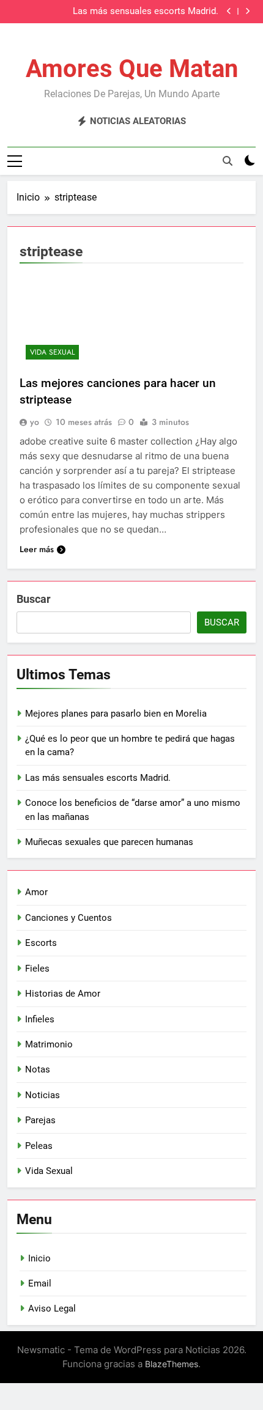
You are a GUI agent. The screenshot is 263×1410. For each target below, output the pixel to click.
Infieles (39, 1019)
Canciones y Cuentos (68, 917)
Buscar (34, 598)
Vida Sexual (52, 352)
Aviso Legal (52, 1308)
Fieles (37, 968)
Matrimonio (49, 1044)
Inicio (39, 1258)
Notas (37, 1069)
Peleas (39, 1145)
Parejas (40, 1120)
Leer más (37, 549)
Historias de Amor (62, 993)
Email (39, 1283)
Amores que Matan (132, 68)
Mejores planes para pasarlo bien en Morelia (116, 713)
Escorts (41, 942)
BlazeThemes (171, 1364)
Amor (36, 892)
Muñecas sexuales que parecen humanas (109, 841)
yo (34, 422)
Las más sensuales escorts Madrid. (145, 12)
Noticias (42, 1095)
